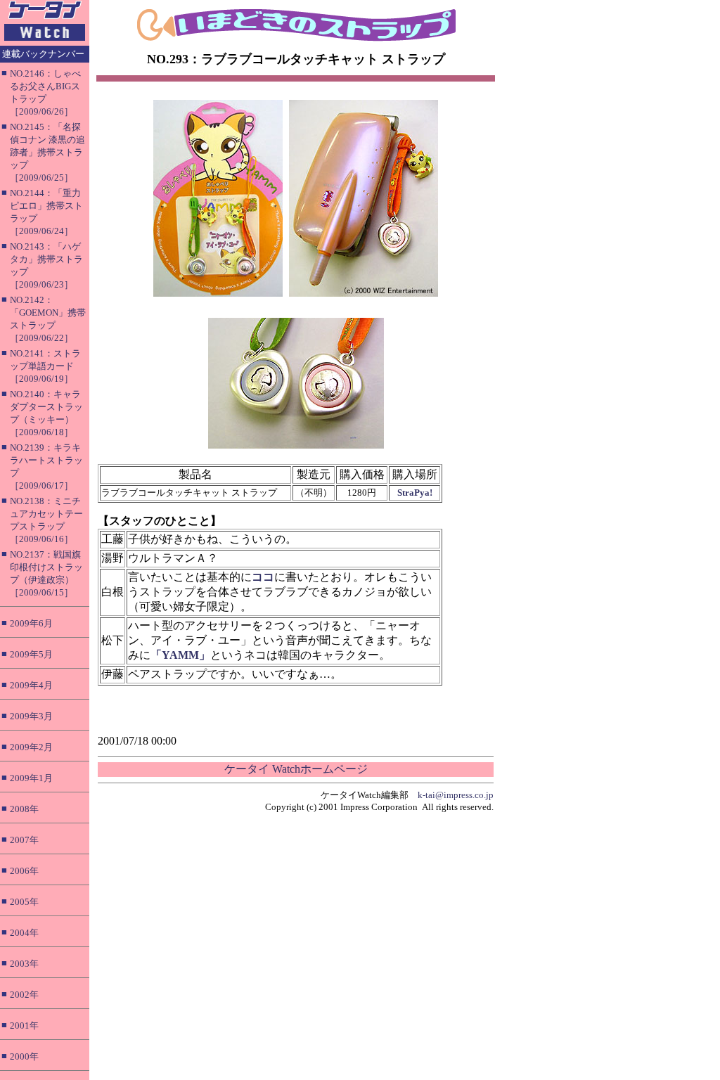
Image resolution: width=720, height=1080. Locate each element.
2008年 (24, 809)
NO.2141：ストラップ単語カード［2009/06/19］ (45, 366)
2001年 (24, 1025)
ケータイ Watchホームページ (296, 769)
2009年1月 (31, 778)
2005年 (24, 901)
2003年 (24, 963)
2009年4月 (31, 685)
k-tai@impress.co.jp (456, 795)
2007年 (24, 840)
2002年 (24, 994)
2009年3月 (31, 716)
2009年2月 (31, 747)
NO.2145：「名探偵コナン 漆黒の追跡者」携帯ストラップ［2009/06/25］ (47, 152)
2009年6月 (31, 623)
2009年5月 (31, 654)
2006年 (24, 871)
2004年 (24, 932)
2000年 (24, 1056)
